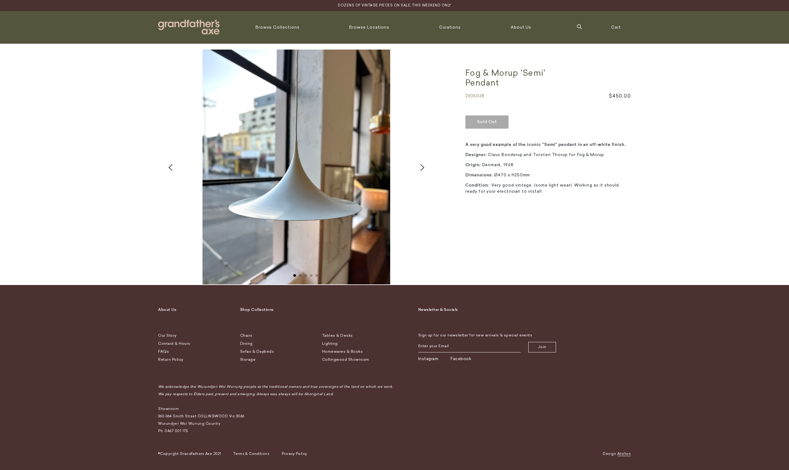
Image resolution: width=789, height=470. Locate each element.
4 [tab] (311, 274)
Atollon (624, 454)
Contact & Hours (174, 343)
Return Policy (170, 359)
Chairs (246, 335)
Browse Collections (278, 27)
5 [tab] (316, 274)
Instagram (428, 359)
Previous (170, 167)
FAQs (163, 351)
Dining (246, 343)
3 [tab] (305, 274)
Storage (248, 359)
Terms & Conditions (251, 454)
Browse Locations (369, 27)
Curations (450, 27)
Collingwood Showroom (345, 359)
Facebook (461, 359)
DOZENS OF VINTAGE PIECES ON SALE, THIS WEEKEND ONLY (394, 5)
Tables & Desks (337, 335)
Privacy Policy (294, 454)
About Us (521, 27)
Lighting (330, 343)
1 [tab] (294, 274)
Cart (616, 27)
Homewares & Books (342, 351)
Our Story (167, 335)
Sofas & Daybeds (257, 351)
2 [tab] (300, 274)
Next (422, 167)
